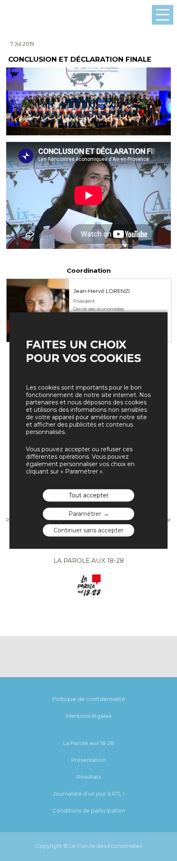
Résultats (89, 776)
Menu (162, 15)
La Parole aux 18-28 (88, 743)
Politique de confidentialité (88, 699)
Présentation (88, 760)
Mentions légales (88, 715)
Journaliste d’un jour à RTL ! (88, 793)
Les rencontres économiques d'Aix (28, 15)
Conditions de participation (88, 810)
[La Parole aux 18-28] (88, 597)
